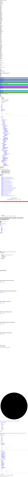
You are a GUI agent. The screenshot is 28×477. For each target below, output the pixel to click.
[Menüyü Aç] (0, 72)
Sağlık (0, 302)
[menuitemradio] (6, 170)
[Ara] (0, 74)
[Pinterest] (1, 106)
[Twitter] (1, 104)
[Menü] (1, 70)
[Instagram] (1, 105)
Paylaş (3, 258)
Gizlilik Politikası (2, 422)
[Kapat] (0, 76)
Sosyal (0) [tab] (3, 97)
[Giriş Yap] (0, 94)
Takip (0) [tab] (3, 98)
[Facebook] (1, 103)
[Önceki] (0, 175)
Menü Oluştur (3, 102)
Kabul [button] (5, 422)
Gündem (1, 292)
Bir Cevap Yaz (2, 345)
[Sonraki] (2, 175)
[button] (0, 75)
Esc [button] (8, 476)
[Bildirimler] (0, 95)
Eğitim (1, 313)
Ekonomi (1, 323)
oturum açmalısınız (8, 347)
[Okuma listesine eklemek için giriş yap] (0, 324)
